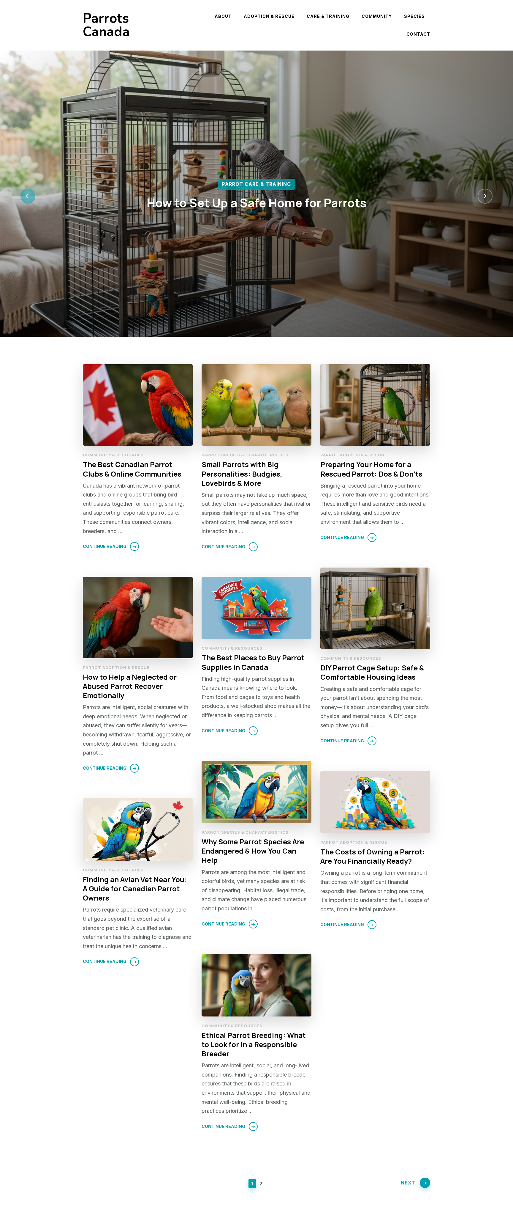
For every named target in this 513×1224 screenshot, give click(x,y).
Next (408, 1183)
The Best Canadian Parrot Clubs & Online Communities (132, 469)
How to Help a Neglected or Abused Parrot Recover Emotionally (130, 686)
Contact (418, 34)
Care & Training (328, 16)
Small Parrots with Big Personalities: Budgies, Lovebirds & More (242, 473)
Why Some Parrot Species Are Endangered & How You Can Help (253, 851)
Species (414, 16)
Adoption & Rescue (269, 16)
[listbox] (256, 196)
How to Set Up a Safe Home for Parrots (257, 202)
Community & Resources (113, 455)
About (223, 16)
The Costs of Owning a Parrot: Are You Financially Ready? (372, 856)
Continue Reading (104, 546)
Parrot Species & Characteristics (245, 455)
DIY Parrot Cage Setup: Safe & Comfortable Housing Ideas (372, 672)
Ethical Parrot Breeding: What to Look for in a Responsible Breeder (254, 1044)
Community (377, 16)
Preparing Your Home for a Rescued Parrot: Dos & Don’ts (371, 469)
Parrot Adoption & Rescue (353, 455)
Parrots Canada (106, 25)
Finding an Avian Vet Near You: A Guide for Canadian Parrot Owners (135, 888)
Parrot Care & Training (256, 184)
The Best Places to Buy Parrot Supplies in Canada (253, 662)
